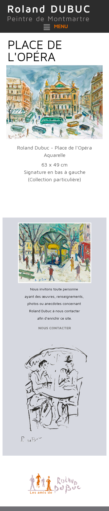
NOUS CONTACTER (54, 328)
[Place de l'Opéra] (54, 102)
